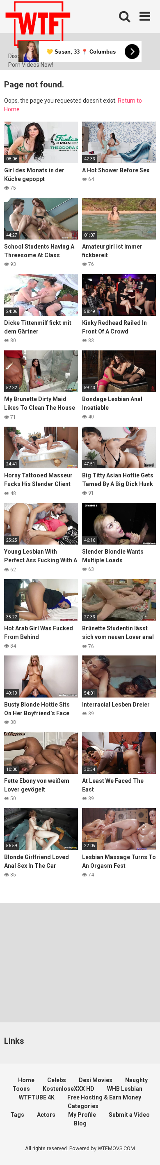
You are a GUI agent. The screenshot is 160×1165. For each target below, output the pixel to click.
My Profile (82, 1114)
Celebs (56, 1080)
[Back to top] (145, 1148)
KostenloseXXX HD (68, 1088)
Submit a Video (129, 1114)
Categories (83, 1106)
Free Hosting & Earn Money (104, 1097)
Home (26, 1080)
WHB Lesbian (124, 1088)
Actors (46, 1114)
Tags (17, 1114)
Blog (80, 1123)
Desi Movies (95, 1080)
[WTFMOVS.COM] (37, 26)
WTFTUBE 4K (37, 1097)
